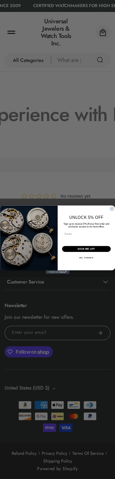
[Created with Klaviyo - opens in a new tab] (57, 272)
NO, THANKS (86, 258)
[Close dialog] (112, 209)
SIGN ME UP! (86, 248)
